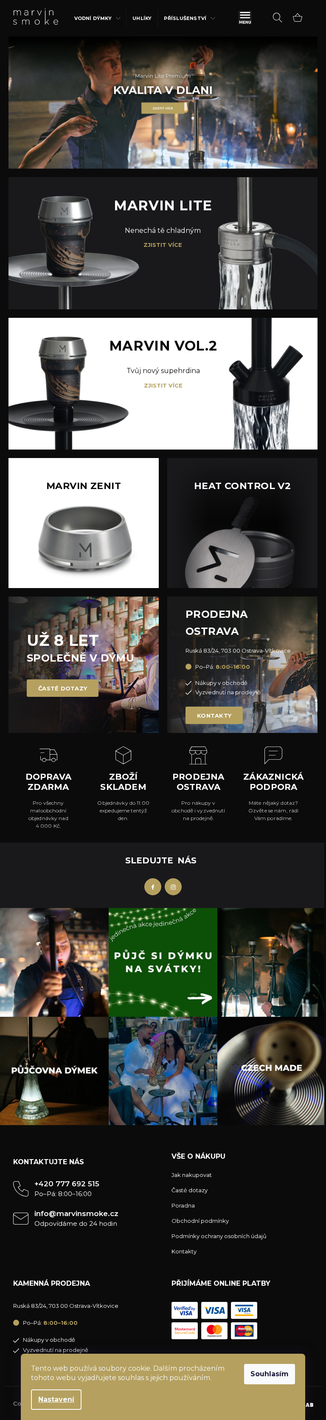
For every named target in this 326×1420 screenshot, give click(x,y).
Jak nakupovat (191, 1174)
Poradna (183, 1205)
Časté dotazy (62, 688)
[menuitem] (97, 18)
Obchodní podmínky (200, 1220)
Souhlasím (269, 1374)
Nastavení (56, 1399)
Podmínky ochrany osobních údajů (219, 1236)
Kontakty (214, 715)
